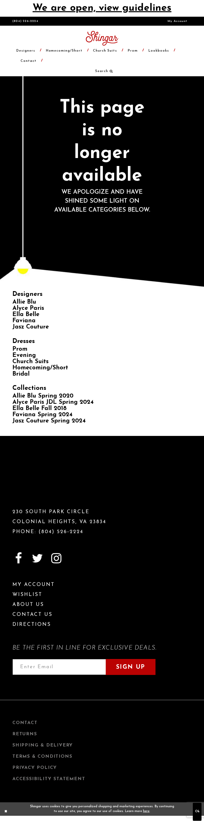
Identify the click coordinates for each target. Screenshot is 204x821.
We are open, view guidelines (102, 8)
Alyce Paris (28, 308)
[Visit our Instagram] (56, 558)
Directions (31, 624)
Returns (24, 734)
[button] (102, 71)
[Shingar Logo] (41, 480)
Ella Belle (25, 315)
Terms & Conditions (42, 756)
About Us (28, 604)
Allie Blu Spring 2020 (42, 396)
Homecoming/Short (40, 368)
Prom (19, 349)
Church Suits (30, 362)
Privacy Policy (34, 768)
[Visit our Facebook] (18, 558)
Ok (197, 811)
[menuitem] (177, 21)
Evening (24, 355)
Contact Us (32, 614)
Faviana (24, 321)
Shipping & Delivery (42, 745)
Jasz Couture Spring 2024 (49, 421)
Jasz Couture (30, 327)
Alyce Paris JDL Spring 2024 (53, 402)
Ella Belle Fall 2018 (39, 408)
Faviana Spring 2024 (42, 415)
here (146, 811)
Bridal (21, 374)
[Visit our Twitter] (37, 558)
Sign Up (130, 667)
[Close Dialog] (5, 812)
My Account (177, 21)
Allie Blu (24, 302)
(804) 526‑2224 (25, 21)
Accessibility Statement (48, 779)
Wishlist (27, 594)
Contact (25, 723)
